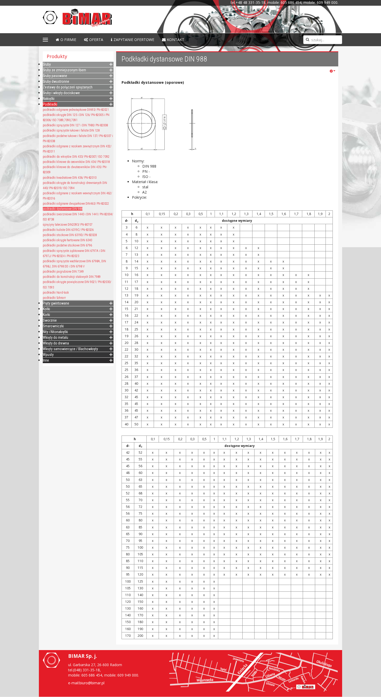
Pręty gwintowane (56, 303)
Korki (46, 315)
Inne (46, 360)
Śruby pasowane (55, 76)
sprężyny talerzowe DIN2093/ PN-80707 (68, 224)
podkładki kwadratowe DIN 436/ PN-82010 (69, 178)
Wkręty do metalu (55, 337)
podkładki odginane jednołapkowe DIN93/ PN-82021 (76, 110)
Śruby (47, 64)
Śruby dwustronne (56, 81)
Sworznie (50, 320)
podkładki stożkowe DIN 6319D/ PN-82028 (70, 235)
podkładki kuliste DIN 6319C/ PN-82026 (68, 230)
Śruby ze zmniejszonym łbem (64, 70)
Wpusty (48, 355)
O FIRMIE (68, 39)
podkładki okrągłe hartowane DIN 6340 (67, 240)
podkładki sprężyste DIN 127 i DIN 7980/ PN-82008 (75, 125)
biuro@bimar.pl (91, 682)
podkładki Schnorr (54, 298)
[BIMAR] (85, 18)
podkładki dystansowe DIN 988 (62, 209)
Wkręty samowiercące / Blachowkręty (70, 349)
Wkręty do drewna (56, 343)
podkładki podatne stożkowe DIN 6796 (67, 245)
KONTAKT (175, 39)
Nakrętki (48, 98)
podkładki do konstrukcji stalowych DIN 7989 (72, 277)
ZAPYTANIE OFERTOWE (134, 39)
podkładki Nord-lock (56, 292)
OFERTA (96, 39)
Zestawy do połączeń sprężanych (68, 87)
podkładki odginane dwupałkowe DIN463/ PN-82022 (76, 203)
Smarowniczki (53, 326)
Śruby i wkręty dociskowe (61, 93)
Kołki (46, 309)
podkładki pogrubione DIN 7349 (63, 271)
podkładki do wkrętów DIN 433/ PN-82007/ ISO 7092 (76, 156)
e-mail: (73, 682)
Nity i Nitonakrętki (55, 332)
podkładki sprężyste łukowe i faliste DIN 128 (71, 130)
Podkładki (50, 104)
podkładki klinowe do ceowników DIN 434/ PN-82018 (76, 162)
